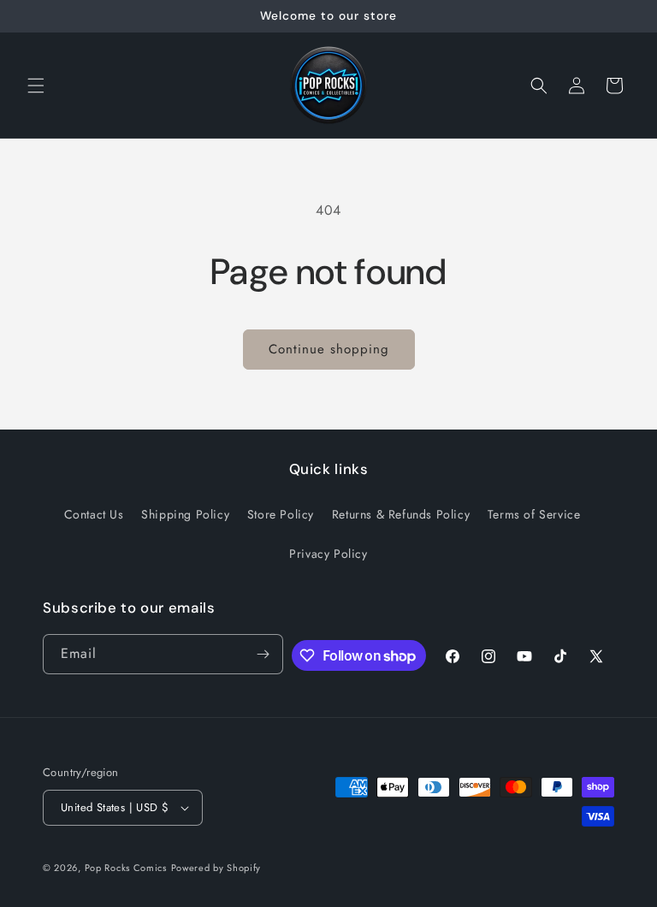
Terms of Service (534, 514)
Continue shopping (329, 349)
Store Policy (280, 514)
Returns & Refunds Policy (401, 514)
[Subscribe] (263, 654)
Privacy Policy (328, 553)
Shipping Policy (185, 514)
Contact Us (94, 514)
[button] (36, 85)
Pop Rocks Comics (126, 867)
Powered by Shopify (216, 867)
